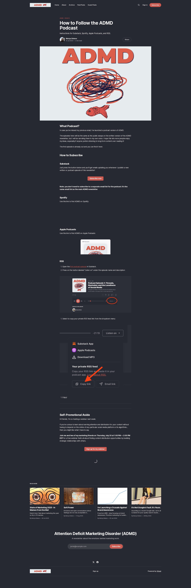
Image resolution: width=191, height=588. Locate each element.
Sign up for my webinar (95, 449)
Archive (72, 5)
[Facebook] (97, 562)
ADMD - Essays (65, 18)
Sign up (95, 571)
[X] (94, 562)
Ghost (159, 571)
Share (127, 39)
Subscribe (155, 5)
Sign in (145, 5)
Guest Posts (92, 5)
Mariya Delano (71, 38)
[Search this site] (138, 5)
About (64, 5)
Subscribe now (95, 178)
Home (57, 5)
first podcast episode (78, 267)
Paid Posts (81, 5)
